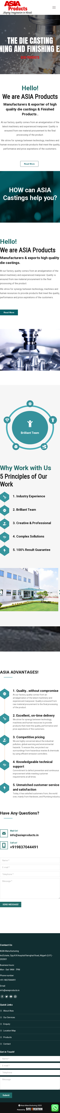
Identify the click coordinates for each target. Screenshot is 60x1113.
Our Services (9, 1017)
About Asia (8, 1011)
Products (7, 1037)
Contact (7, 1044)
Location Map (9, 1030)
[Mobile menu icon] (54, 7)
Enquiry (6, 1024)
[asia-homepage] (30, 350)
